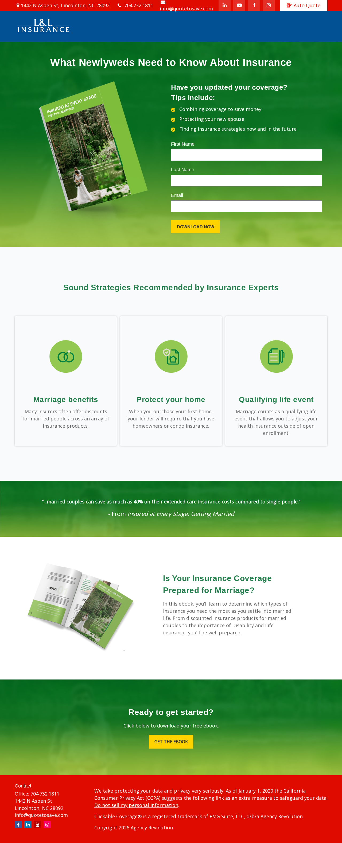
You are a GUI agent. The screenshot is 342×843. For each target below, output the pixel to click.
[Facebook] (254, 5)
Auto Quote (307, 5)
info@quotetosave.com (41, 815)
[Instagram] (47, 824)
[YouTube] (239, 5)
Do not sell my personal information (136, 805)
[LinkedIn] (225, 5)
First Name (183, 144)
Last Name (182, 169)
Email (177, 195)
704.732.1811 (138, 5)
